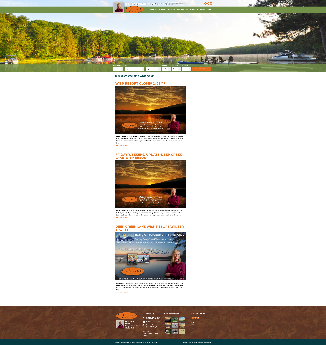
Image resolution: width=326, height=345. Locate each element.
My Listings (153, 9)
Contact (210, 9)
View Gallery (182, 331)
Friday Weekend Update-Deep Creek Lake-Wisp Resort (148, 156)
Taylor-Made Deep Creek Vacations (133, 9)
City (126, 65)
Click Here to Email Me (153, 322)
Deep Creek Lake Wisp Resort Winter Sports (149, 228)
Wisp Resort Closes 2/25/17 (140, 83)
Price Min (164, 65)
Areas (147, 65)
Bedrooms (185, 65)
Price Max (175, 65)
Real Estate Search (165, 9)
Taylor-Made (126, 316)
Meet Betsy (184, 9)
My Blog (192, 9)
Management (201, 9)
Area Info (176, 9)
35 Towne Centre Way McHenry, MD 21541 (153, 318)
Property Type (117, 65)
